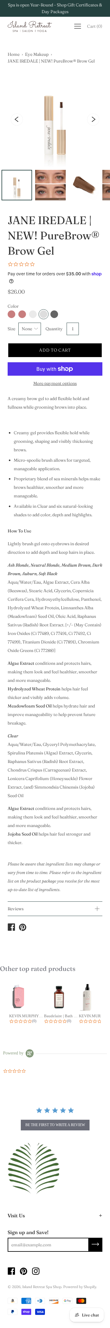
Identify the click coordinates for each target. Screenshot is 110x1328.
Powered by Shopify (79, 1286)
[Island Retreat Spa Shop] (11, 928)
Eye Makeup (37, 54)
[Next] (93, 119)
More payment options (55, 383)
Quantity (54, 328)
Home (14, 54)
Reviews (16, 908)
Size (11, 328)
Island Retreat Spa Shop (41, 1286)
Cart (94, 26)
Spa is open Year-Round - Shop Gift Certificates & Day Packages (55, 8)
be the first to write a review (55, 1125)
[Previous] (17, 119)
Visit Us (16, 1215)
